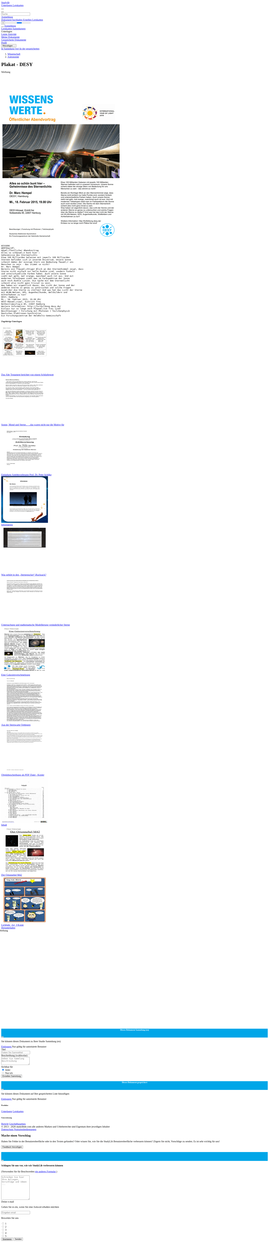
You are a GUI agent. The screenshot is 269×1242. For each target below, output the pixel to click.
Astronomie (13, 56)
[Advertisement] (94, 80)
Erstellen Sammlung (11, 1076)
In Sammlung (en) (10, 48)
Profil (4, 42)
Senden (18, 1239)
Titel (3, 1049)
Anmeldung (7, 17)
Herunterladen (8, 927)
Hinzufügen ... (8, 46)
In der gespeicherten (29, 48)
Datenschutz (7, 1129)
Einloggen (6, 1046)
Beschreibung (14, 1055)
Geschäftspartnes (17, 1124)
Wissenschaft (13, 54)
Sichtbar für (7, 1067)
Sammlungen (19, 28)
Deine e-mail (7, 1201)
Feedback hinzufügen (12, 1147)
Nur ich (9, 1073)
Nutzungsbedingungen (25, 1129)
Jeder (7, 1070)
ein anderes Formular (45, 1171)
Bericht (4, 1124)
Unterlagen (7, 5)
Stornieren (7, 1239)
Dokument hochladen (12, 19)
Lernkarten (18, 5)
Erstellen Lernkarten (33, 19)
